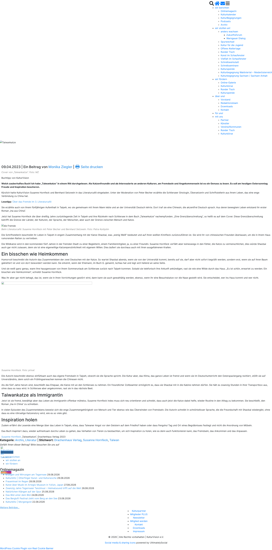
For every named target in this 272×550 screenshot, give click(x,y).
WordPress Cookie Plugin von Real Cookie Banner (26, 548)
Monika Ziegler (60, 167)
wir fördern (221, 79)
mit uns (219, 116)
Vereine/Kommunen (231, 126)
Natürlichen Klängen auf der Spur (23, 491)
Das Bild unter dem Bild (18, 495)
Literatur (31, 440)
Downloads (227, 106)
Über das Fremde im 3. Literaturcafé (31, 201)
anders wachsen (229, 31)
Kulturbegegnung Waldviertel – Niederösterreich (246, 72)
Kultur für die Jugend (232, 45)
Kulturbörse (227, 86)
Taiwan (114, 440)
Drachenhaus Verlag (67, 440)
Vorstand (225, 99)
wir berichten (222, 7)
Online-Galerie (228, 82)
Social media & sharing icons (120, 542)
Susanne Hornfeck (11, 436)
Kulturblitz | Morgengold (19, 501)
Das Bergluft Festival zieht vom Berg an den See (31, 498)
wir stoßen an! (222, 28)
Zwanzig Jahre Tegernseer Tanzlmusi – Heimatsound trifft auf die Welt (43, 488)
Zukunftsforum (234, 34)
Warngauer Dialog (236, 38)
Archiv (224, 24)
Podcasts (226, 21)
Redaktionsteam (229, 103)
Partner (225, 120)
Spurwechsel (227, 41)
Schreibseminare (229, 65)
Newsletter (139, 517)
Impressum (139, 531)
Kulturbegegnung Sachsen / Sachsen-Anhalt (244, 75)
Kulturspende (228, 69)
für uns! (219, 113)
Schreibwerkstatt (230, 62)
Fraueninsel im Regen (17, 481)
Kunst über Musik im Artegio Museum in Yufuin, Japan (34, 484)
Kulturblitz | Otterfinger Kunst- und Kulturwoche (31, 478)
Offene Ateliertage (230, 48)
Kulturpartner (139, 510)
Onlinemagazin (228, 11)
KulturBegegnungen (231, 17)
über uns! (220, 96)
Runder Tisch (228, 51)
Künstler (225, 123)
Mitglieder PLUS (138, 514)
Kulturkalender (228, 14)
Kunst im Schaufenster (233, 55)
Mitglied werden (138, 521)
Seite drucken (89, 167)
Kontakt (225, 109)
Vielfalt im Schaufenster (233, 58)
